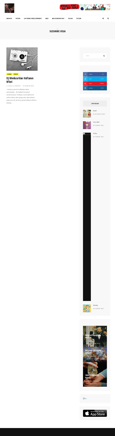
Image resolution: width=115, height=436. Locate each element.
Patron (18, 18)
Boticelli (95, 111)
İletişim (78, 18)
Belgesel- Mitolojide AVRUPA (93, 351)
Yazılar (70, 18)
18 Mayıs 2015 (29, 86)
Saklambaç (95, 305)
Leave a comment (14, 86)
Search (104, 56)
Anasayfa (9, 18)
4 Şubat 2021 (99, 125)
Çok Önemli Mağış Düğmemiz (33, 18)
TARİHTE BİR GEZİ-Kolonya (92, 376)
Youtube (96, 83)
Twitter (96, 79)
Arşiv (46, 18)
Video (16, 74)
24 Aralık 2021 (99, 114)
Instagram (96, 88)
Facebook (96, 74)
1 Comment (91, 341)
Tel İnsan (95, 133)
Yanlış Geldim (96, 122)
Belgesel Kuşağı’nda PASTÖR (93, 336)
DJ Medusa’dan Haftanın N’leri (19, 80)
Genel (9, 74)
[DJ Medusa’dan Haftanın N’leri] (22, 59)
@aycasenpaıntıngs (58, 18)
